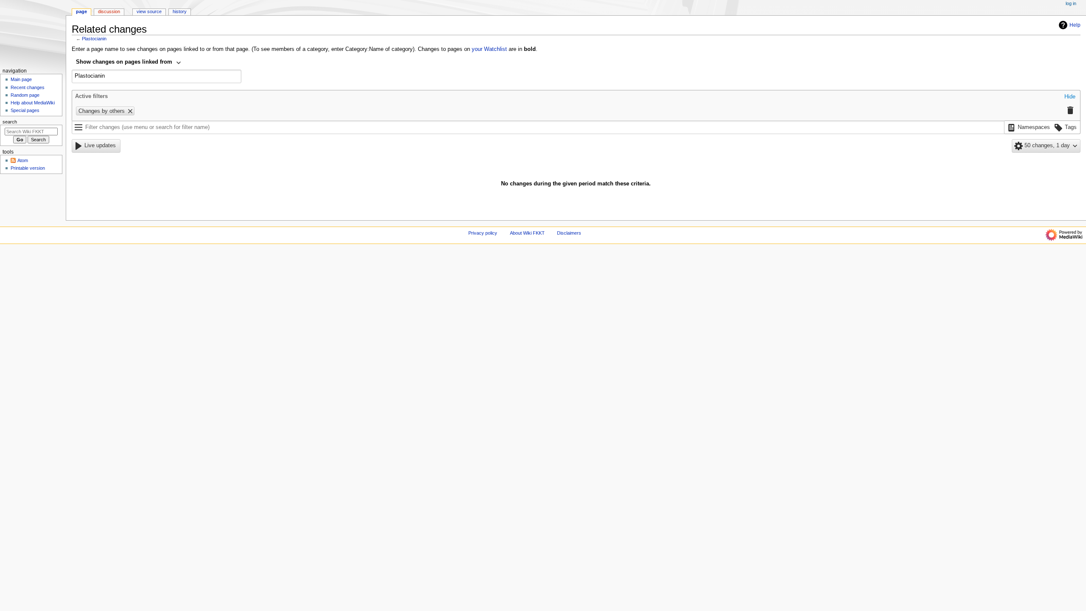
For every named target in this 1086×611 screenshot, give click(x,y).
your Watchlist (489, 49)
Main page (21, 79)
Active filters (91, 96)
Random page (25, 95)
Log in (1071, 3)
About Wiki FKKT (527, 232)
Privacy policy (482, 232)
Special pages (25, 110)
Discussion (109, 11)
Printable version (28, 168)
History (180, 11)
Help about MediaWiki (33, 102)
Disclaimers (569, 232)
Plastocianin (94, 38)
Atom (22, 160)
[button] (1070, 97)
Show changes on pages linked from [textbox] (124, 62)
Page (81, 11)
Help (1074, 25)
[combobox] (129, 63)
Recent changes (28, 87)
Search (10, 121)
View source (149, 11)
